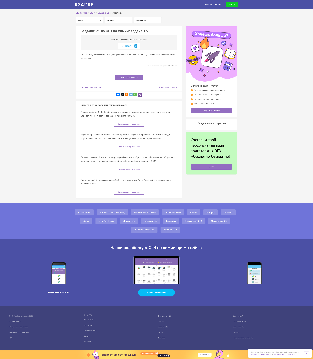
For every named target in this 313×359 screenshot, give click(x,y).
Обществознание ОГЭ (144, 229)
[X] (122, 94)
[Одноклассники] (126, 94)
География (171, 220)
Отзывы (236, 332)
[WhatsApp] (135, 94)
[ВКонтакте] (118, 94)
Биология (228, 212)
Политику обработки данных (261, 355)
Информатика (150, 220)
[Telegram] (131, 94)
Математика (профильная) (112, 212)
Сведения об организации (19, 332)
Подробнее (204, 355)
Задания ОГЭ (163, 327)
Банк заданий (238, 316)
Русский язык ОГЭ (193, 220)
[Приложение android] (11, 338)
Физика (193, 212)
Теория (161, 321)
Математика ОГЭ (219, 220)
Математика (88, 325)
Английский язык (106, 220)
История (210, 212)
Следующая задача (168, 86)
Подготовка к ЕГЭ (164, 316)
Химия (86, 220)
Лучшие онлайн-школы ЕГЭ (243, 338)
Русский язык (84, 212)
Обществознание (173, 212)
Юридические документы (18, 327)
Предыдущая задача (91, 86)
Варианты (161, 338)
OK (306, 353)
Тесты (160, 332)
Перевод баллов (239, 321)
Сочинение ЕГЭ (238, 327)
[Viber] (140, 95)
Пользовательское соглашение (284, 355)
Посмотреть (127, 45)
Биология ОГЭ (170, 229)
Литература (129, 220)
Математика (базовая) (145, 212)
